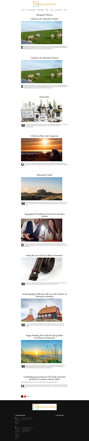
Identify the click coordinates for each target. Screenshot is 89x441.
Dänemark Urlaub (44, 175)
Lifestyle (51, 9)
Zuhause (23, 9)
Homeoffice (44, 97)
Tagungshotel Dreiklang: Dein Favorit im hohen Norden (44, 215)
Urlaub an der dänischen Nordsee (44, 18)
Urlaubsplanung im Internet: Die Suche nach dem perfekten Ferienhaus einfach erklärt (44, 377)
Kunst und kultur (58, 9)
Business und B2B (40, 9)
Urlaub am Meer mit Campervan (44, 136)
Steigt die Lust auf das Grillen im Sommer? (44, 255)
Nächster (29, 396)
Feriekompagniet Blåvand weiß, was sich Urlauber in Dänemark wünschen (44, 295)
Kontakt (65, 9)
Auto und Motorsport (31, 9)
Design (47, 9)
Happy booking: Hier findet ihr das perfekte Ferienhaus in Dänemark (44, 336)
